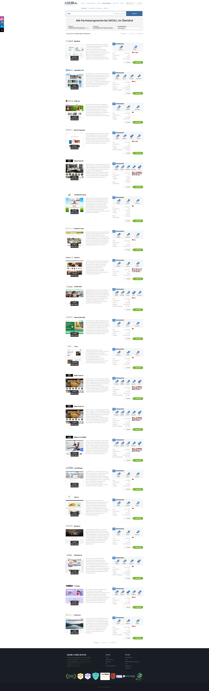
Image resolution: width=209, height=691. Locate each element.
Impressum (128, 668)
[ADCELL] (105, 676)
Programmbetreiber (91, 3)
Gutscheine (99, 8)
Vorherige (123, 33)
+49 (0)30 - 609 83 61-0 (83, 659)
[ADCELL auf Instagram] (2, 18)
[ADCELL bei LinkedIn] (2, 26)
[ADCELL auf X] (2, 30)
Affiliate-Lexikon (109, 659)
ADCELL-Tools (116, 3)
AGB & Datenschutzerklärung (132, 661)
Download (108, 661)
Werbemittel (92, 8)
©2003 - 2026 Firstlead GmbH (104, 687)
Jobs (126, 659)
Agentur (99, 3)
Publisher (83, 3)
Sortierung (95, 26)
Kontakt (122, 3)
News (107, 657)
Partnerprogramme (106, 3)
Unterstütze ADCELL (111, 666)
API (106, 663)
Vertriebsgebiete (121, 26)
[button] (134, 13)
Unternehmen (128, 657)
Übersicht (84, 8)
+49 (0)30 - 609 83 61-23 (84, 662)
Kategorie (70, 26)
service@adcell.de (75, 666)
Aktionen (106, 8)
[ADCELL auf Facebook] (2, 22)
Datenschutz (128, 666)
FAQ (126, 663)
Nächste (140, 33)
